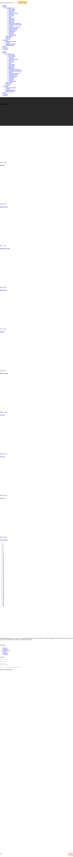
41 (3, 595)
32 (3, 583)
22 (3, 571)
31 (3, 582)
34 (3, 586)
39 (3, 592)
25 (3, 574)
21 (3, 569)
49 (3, 605)
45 (3, 600)
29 (3, 580)
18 (3, 565)
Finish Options (6, 650)
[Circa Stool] (18, 411)
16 (3, 563)
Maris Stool (2, 165)
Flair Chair (2, 498)
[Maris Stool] (18, 161)
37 (3, 590)
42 (3, 596)
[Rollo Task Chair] (18, 286)
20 (3, 568)
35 (3, 587)
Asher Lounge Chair (4, 373)
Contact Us (5, 654)
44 (3, 599)
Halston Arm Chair (4, 206)
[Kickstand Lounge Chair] (18, 244)
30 (3, 581)
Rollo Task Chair (3, 290)
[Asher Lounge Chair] (18, 369)
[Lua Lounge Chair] (18, 535)
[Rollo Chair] (18, 327)
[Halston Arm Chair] (18, 202)
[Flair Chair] (18, 494)
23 (3, 572)
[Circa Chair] (18, 452)
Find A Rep (5, 653)
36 (3, 589)
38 (3, 591)
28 (3, 578)
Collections (5, 649)
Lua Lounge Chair (3, 539)
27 (3, 577)
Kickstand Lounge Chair (5, 248)
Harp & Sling (9, 669)
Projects (4, 651)
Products (5, 648)
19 (3, 567)
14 (3, 560)
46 (3, 601)
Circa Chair (2, 456)
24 (3, 573)
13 (3, 559)
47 (3, 603)
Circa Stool (2, 415)
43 (3, 598)
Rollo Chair (2, 331)
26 (3, 576)
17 (3, 564)
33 (3, 585)
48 (3, 604)
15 (3, 562)
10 (3, 555)
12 (3, 558)
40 (3, 594)
